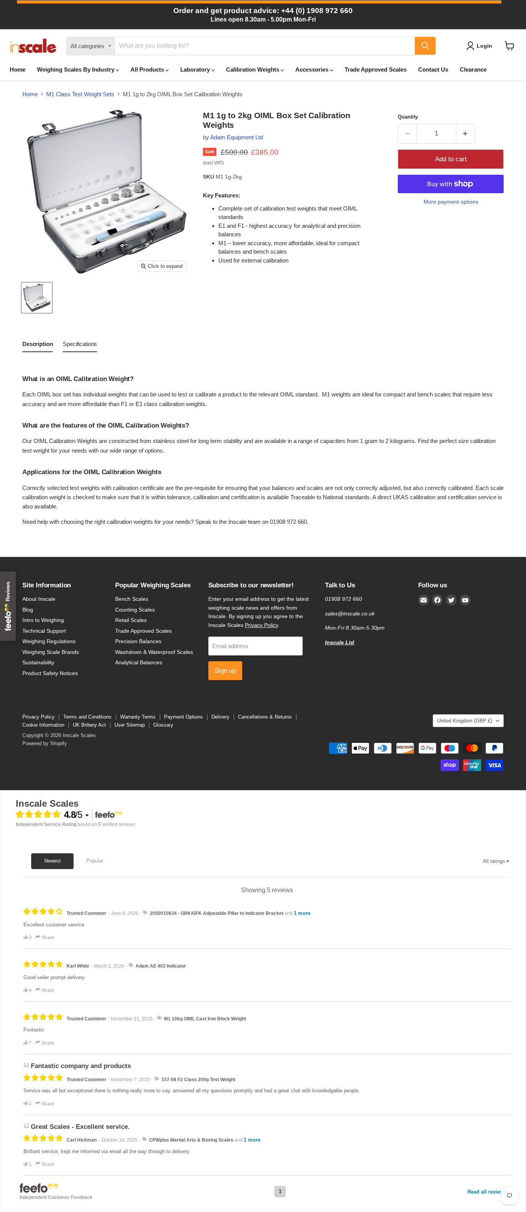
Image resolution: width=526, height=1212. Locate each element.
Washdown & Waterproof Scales (154, 652)
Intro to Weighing (43, 620)
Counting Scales (135, 610)
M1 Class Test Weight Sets (80, 94)
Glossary (163, 725)
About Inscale (38, 599)
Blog (27, 610)
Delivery (220, 717)
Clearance (473, 69)
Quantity (408, 117)
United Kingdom (464, 721)
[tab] (37, 345)
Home (17, 69)
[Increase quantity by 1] (465, 133)
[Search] (425, 46)
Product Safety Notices (50, 673)
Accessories (312, 69)
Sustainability (38, 662)
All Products (148, 69)
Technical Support (44, 631)
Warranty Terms (138, 717)
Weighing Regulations (48, 641)
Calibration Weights (253, 69)
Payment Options (183, 717)
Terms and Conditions (87, 717)
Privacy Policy (261, 625)
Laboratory (195, 69)
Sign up (225, 670)
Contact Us (433, 69)
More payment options (451, 202)
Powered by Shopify (44, 743)
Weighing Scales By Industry (76, 69)
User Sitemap (129, 725)
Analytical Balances (138, 662)
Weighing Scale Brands (50, 652)
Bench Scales (131, 599)
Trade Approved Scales (376, 69)
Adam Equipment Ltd (236, 137)
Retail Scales (131, 620)
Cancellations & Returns (265, 717)
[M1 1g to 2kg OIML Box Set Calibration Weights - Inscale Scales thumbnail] (37, 298)
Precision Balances (138, 641)
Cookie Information (43, 725)
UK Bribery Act (89, 725)
